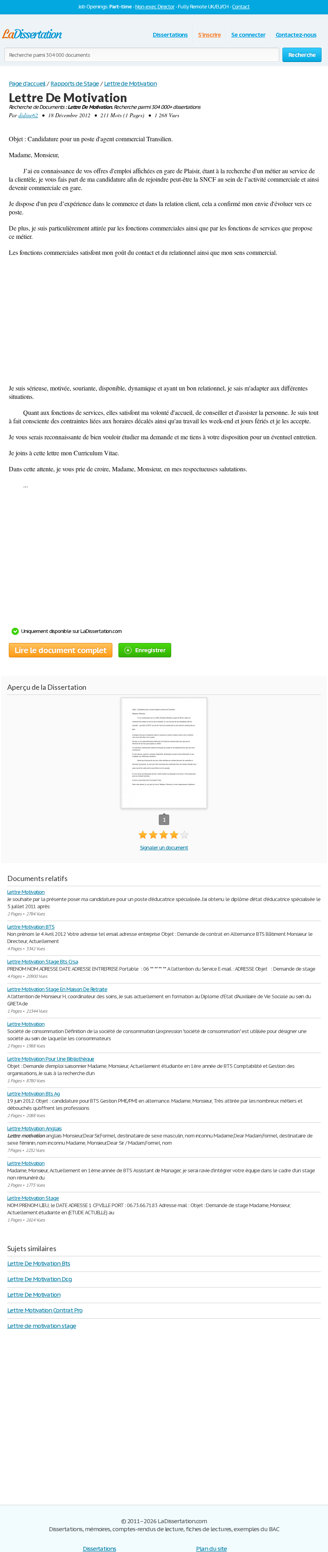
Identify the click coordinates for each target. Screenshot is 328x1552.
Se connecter (248, 34)
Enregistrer (150, 650)
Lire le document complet (60, 650)
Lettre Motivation (25, 892)
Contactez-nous (296, 34)
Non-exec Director (154, 6)
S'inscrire (209, 34)
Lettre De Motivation (33, 1294)
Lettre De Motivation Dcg (39, 1279)
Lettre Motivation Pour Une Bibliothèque (50, 1058)
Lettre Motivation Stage (33, 1198)
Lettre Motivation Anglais (34, 1128)
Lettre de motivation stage (41, 1326)
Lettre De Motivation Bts (38, 1263)
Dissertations (170, 34)
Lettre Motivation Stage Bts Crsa (42, 961)
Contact (241, 6)
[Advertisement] (164, 320)
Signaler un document (164, 847)
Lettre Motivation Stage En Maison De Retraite (57, 989)
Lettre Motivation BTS (30, 926)
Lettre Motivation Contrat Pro (44, 1310)
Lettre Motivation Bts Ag (33, 1093)
